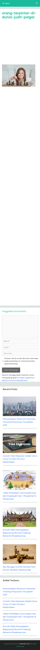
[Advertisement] (20, 43)
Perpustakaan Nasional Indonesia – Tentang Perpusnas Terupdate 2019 (20, 591)
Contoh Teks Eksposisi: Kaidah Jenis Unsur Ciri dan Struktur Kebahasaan (20, 604)
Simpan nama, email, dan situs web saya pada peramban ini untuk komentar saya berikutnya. (21, 361)
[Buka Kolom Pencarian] (36, 3)
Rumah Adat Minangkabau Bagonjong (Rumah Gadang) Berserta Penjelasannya (17, 629)
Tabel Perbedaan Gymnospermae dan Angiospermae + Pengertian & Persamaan (19, 617)
